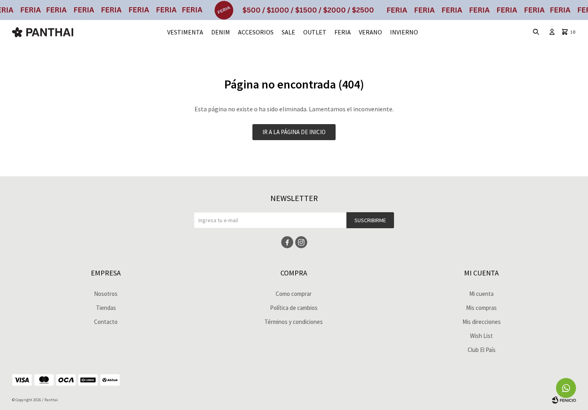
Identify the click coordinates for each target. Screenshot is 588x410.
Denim (220, 32)
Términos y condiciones (293, 322)
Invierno (404, 32)
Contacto (106, 322)
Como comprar (294, 293)
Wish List (481, 336)
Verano (370, 32)
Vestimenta (185, 32)
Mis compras (481, 308)
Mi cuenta (481, 293)
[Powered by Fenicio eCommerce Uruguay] (564, 400)
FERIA (342, 32)
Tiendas (106, 308)
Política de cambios (294, 308)
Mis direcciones (481, 322)
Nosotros (106, 293)
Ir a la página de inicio (294, 132)
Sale (288, 32)
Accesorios (256, 32)
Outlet (314, 32)
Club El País (482, 350)
